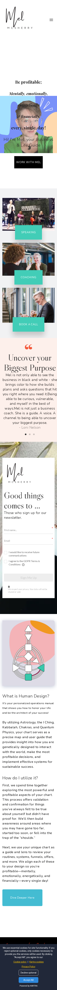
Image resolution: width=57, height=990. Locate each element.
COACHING (28, 277)
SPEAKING (28, 232)
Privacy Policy (28, 966)
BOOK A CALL (28, 324)
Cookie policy (20, 962)
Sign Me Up (28, 578)
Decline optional (28, 972)
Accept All (28, 980)
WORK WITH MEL (28, 162)
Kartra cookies (36, 962)
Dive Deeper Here (22, 898)
